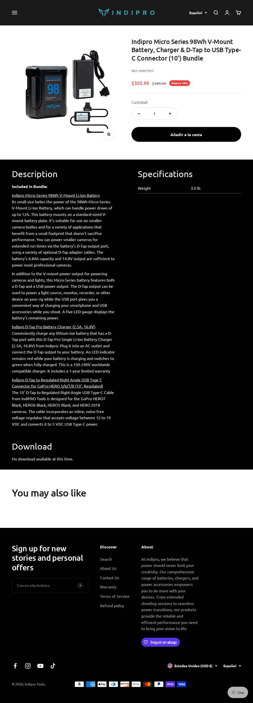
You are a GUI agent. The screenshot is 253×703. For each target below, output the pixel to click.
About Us (108, 568)
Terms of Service (114, 596)
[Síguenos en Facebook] (15, 665)
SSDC (236, 684)
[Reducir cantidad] (139, 114)
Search (106, 559)
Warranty (108, 586)
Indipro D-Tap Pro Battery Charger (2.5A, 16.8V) (53, 326)
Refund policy (112, 605)
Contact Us (109, 577)
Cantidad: (139, 102)
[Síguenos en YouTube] (40, 665)
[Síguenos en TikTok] (53, 665)
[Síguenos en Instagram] (27, 665)
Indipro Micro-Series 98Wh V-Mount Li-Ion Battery (56, 195)
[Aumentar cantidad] (170, 114)
